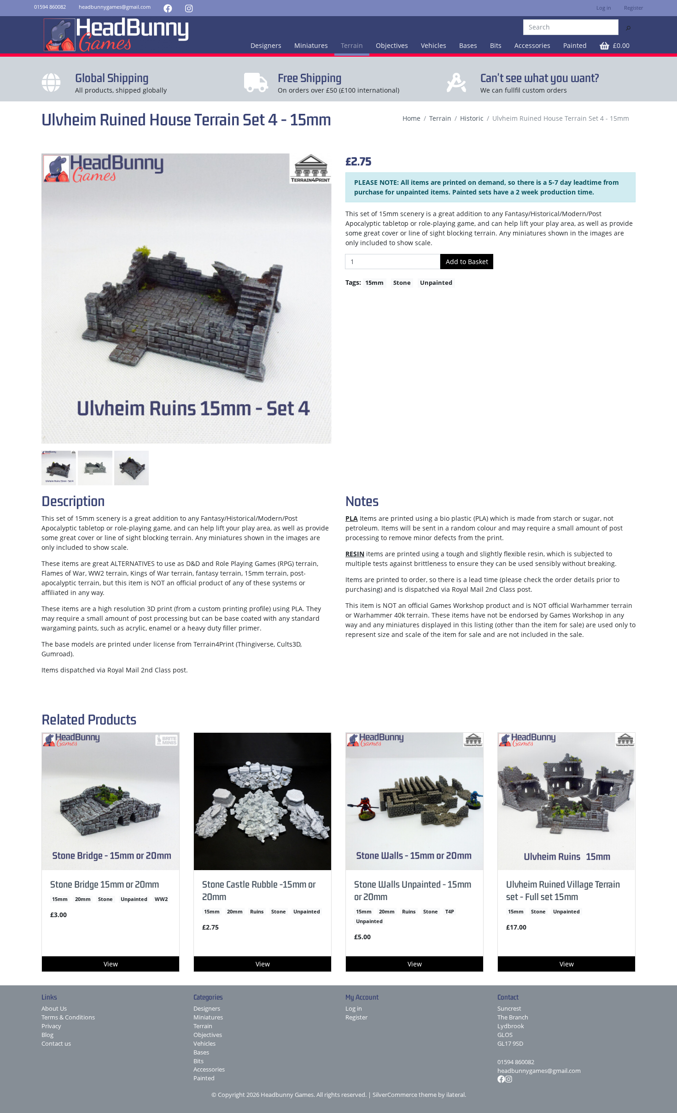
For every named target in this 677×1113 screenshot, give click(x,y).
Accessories (532, 45)
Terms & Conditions (68, 1017)
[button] (614, 45)
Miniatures (311, 45)
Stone (402, 282)
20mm (83, 899)
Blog (47, 1035)
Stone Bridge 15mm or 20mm (104, 883)
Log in (603, 7)
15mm (374, 282)
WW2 (161, 899)
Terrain (352, 45)
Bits (496, 45)
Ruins (256, 911)
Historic (472, 118)
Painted (575, 45)
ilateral (455, 1095)
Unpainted (436, 282)
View (111, 964)
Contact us (56, 1044)
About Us (54, 1009)
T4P (449, 911)
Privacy (51, 1026)
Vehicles (433, 45)
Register (633, 7)
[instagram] (189, 8)
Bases (468, 45)
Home (411, 118)
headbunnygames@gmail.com (539, 1071)
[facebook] (168, 8)
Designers (266, 45)
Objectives (392, 45)
